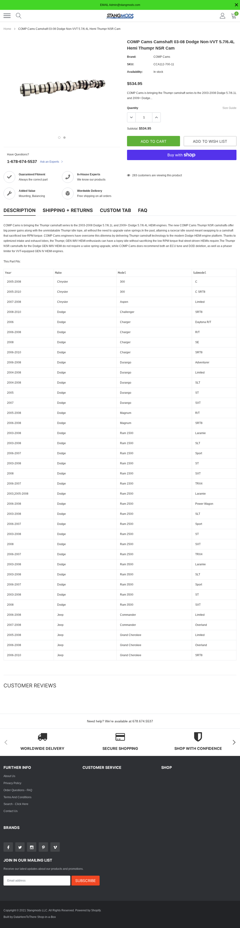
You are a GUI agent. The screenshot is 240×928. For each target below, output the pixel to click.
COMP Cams (162, 56)
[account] (222, 15)
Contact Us (11, 811)
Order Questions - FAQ (18, 790)
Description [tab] (20, 210)
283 (134, 175)
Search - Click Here (16, 804)
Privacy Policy (12, 783)
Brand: (131, 56)
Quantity (132, 108)
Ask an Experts (50, 161)
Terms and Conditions (17, 797)
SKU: (130, 64)
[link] (8, 847)
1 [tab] (59, 137)
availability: (135, 71)
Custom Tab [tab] (115, 210)
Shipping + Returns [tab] (68, 210)
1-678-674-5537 (22, 161)
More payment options (181, 166)
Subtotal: (132, 128)
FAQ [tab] (142, 210)
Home (7, 29)
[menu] (7, 15)
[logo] (120, 16)
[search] (19, 16)
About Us (9, 776)
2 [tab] (64, 137)
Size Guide (229, 108)
